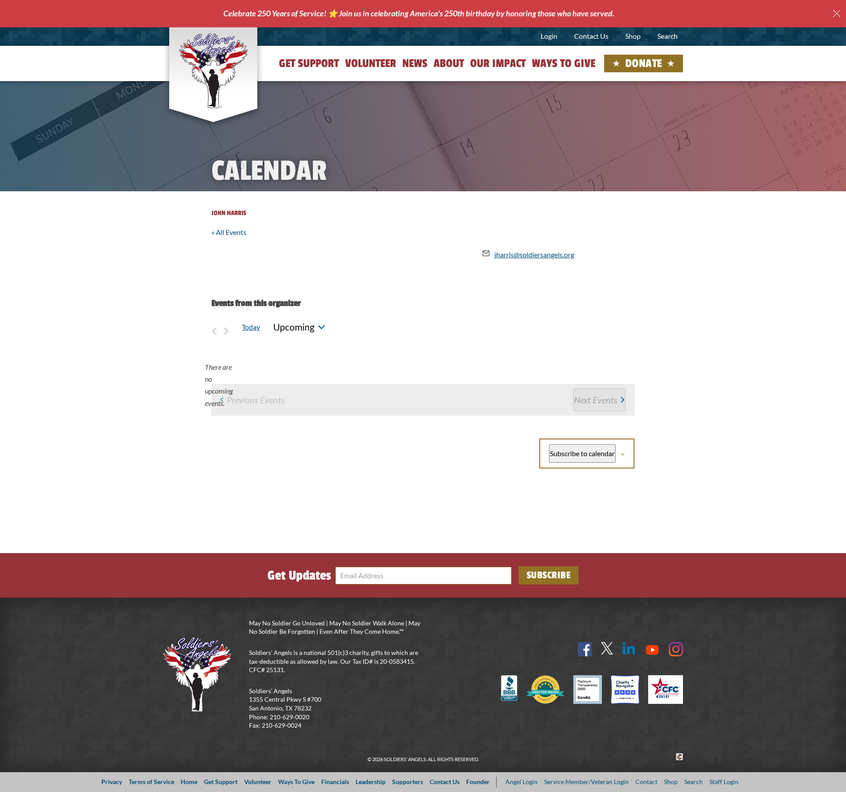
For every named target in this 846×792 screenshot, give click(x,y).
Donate (643, 63)
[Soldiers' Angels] (213, 70)
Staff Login (723, 781)
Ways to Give (563, 63)
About (449, 63)
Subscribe (549, 575)
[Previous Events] (214, 326)
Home (189, 781)
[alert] (219, 385)
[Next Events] (226, 326)
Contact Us (591, 36)
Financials (335, 781)
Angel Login (521, 781)
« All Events (229, 232)
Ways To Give (296, 781)
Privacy (111, 781)
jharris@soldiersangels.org (534, 254)
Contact (646, 781)
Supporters (407, 781)
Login (549, 36)
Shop (633, 36)
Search (667, 36)
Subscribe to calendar (582, 453)
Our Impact (498, 63)
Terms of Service (151, 781)
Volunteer (370, 63)
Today (251, 327)
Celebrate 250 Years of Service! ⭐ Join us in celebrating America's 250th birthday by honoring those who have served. (418, 13)
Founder (478, 781)
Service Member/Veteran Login (586, 781)
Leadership (371, 781)
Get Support (309, 63)
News (414, 63)
